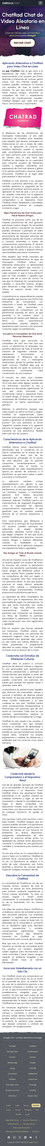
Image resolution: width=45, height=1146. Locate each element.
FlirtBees (12, 1079)
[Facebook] (9, 1137)
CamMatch (12, 1074)
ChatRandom (32, 1052)
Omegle (12, 1046)
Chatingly (32, 1085)
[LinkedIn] (25, 1137)
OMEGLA (11, 3)
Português (28, 1110)
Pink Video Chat (12, 1085)
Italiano (8, 1110)
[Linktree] (36, 1137)
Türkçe (17, 1105)
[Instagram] (14, 1137)
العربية (27, 1114)
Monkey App (12, 1063)
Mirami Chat (33, 1096)
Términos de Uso (29, 1124)
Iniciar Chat (22, 42)
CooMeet (32, 1046)
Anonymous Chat (12, 1090)
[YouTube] (31, 1137)
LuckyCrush (32, 1079)
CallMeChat (32, 1074)
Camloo (33, 1057)
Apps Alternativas (12, 1120)
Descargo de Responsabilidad (17, 1132)
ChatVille (32, 1068)
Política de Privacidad (21, 1128)
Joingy (12, 1068)
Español (36, 1105)
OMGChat (12, 1096)
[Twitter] (20, 1137)
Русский (18, 1114)
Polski (37, 1110)
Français (18, 1110)
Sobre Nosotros (13, 1124)
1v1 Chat (12, 1057)
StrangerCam (12, 1052)
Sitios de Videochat (30, 1120)
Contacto (35, 1132)
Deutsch (26, 1105)
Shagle (32, 1063)
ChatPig (32, 1090)
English (8, 1105)
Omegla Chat (32, 1142)
